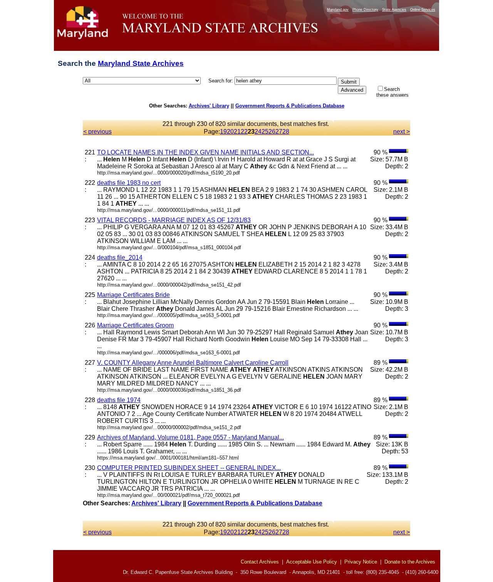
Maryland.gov (338, 10)
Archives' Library (209, 106)
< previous (97, 131)
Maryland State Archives (141, 63)
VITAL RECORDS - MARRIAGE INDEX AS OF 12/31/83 (174, 220)
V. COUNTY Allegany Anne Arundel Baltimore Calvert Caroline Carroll (192, 362)
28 (285, 131)
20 (230, 131)
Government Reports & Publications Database (289, 106)
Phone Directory (365, 10)
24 (258, 131)
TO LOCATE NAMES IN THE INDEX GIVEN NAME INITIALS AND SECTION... (205, 152)
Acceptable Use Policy (311, 562)
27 (278, 131)
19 (223, 131)
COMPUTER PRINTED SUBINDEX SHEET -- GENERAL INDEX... (189, 468)
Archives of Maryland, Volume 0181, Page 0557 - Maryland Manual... (190, 437)
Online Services (422, 10)
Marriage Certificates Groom (135, 325)
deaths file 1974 (119, 400)
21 (237, 131)
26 (271, 131)
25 (265, 131)
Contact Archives (260, 562)
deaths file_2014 (120, 257)
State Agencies (394, 10)
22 (244, 131)
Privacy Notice (360, 562)
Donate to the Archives (409, 562)
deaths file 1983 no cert (129, 182)
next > (401, 131)
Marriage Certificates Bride (133, 295)
